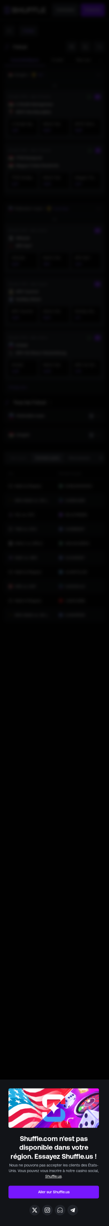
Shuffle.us (53, 1176)
